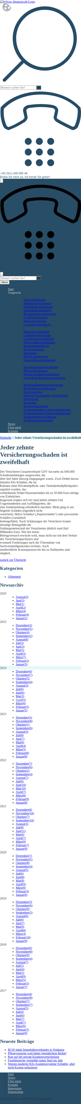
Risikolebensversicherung (39, 388)
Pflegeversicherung (35, 370)
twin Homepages (10, 1102)
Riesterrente (31, 399)
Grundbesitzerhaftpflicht (39, 338)
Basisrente (30, 402)
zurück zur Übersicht (13, 560)
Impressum (14, 1088)
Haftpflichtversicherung (38, 307)
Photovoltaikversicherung (39, 342)
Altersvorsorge (33, 392)
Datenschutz (15, 1092)
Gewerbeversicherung (37, 324)
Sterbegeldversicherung (38, 420)
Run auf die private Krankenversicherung (33, 1056)
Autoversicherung (35, 299)
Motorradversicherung (37, 303)
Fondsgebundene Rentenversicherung (47, 413)
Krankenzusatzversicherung (41, 367)
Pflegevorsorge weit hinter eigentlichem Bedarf (37, 1053)
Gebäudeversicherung (37, 335)
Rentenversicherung (36, 406)
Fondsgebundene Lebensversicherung (47, 409)
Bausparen (30, 353)
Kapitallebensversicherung (40, 417)
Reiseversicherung (35, 321)
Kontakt (13, 431)
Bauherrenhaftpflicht (36, 346)
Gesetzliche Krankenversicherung (44, 377)
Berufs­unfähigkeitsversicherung (43, 385)
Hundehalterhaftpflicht (38, 310)
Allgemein (14, 576)
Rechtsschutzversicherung (40, 314)
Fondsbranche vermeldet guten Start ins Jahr (35, 1060)
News (11, 424)
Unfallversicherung (35, 317)
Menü (5, 282)
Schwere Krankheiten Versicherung (46, 395)
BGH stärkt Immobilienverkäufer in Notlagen (36, 1049)
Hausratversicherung (36, 331)
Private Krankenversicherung (42, 374)
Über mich (14, 427)
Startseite (5, 437)
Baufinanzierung (34, 349)
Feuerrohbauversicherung (39, 360)
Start (11, 289)
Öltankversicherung (36, 356)
